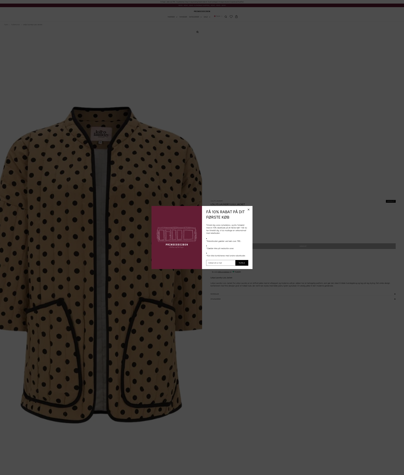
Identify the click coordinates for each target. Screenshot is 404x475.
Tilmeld (242, 263)
